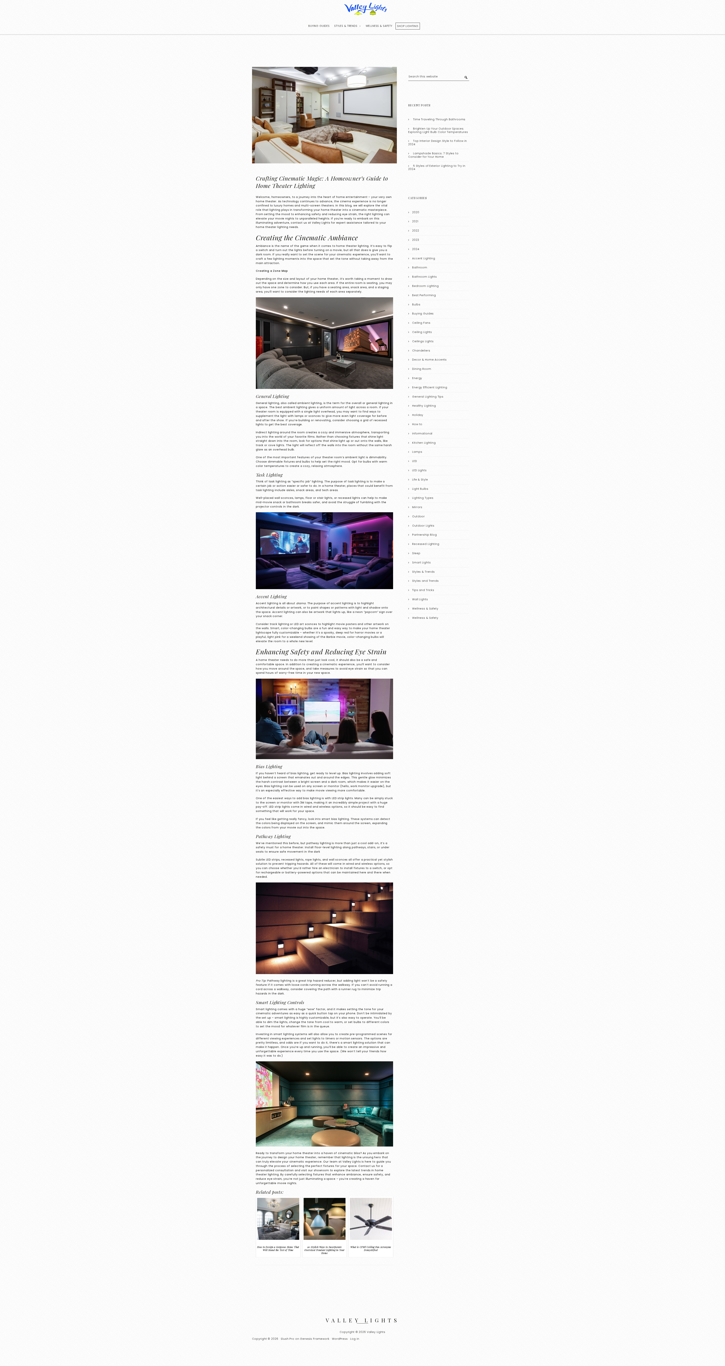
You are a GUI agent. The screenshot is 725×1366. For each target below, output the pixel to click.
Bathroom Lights (424, 277)
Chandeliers (421, 350)
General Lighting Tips (427, 397)
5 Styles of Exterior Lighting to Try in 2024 (436, 167)
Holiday (417, 415)
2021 (415, 221)
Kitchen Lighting (424, 443)
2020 (415, 212)
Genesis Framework (314, 1339)
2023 (415, 240)
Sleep (416, 553)
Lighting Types (422, 498)
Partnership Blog (424, 535)
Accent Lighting (423, 258)
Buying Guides (319, 26)
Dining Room (421, 369)
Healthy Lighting (424, 406)
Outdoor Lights (423, 526)
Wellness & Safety (379, 26)
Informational (422, 433)
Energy (417, 378)
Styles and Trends (425, 581)
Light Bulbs (420, 489)
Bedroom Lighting (425, 286)
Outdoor (418, 516)
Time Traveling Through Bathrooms (439, 119)
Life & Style (420, 479)
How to (417, 424)
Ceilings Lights (423, 341)
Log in (354, 1339)
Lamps (417, 452)
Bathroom (419, 267)
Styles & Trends (345, 26)
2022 (415, 231)
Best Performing (424, 295)
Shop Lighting (407, 26)
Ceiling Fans (421, 323)
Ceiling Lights (422, 332)
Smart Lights (421, 562)
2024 (415, 249)
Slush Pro (287, 1339)
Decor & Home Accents (429, 360)
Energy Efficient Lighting (429, 387)
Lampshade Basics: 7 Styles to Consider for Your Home (433, 155)
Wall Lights (420, 599)
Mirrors (417, 507)
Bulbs (416, 304)
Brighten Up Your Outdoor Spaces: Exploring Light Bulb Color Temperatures (438, 130)
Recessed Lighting (425, 544)
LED (414, 461)
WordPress (340, 1339)
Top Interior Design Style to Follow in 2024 (437, 142)
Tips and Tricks (423, 590)
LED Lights (419, 470)
